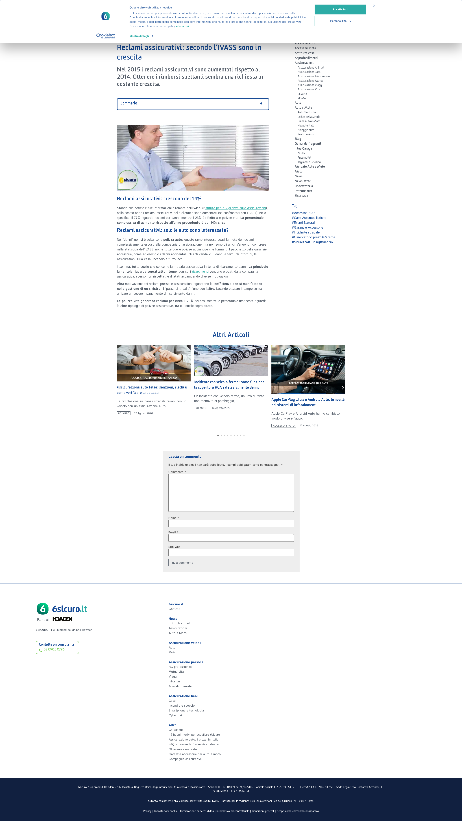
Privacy (147, 811)
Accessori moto (305, 49)
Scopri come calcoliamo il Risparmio (298, 811)
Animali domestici (181, 686)
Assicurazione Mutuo (310, 81)
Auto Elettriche (307, 113)
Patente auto (304, 191)
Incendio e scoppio (182, 706)
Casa (172, 701)
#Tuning (314, 242)
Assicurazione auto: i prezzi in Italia (193, 739)
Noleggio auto (306, 130)
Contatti (174, 609)
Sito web (174, 546)
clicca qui (182, 26)
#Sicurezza (300, 242)
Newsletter (303, 182)
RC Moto (303, 98)
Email (173, 532)
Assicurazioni (304, 63)
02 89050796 (242, 791)
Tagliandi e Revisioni (309, 162)
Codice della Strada (309, 117)
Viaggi (173, 676)
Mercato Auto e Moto (310, 167)
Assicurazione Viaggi (310, 85)
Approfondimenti (306, 58)
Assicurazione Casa (309, 72)
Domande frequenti (308, 144)
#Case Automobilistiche (309, 218)
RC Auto (302, 94)
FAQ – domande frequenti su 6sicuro (194, 744)
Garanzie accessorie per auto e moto (195, 754)
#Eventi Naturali (303, 222)
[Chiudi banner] (374, 5)
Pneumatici (304, 158)
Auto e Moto (303, 108)
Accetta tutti (340, 9)
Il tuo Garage (303, 149)
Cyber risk (175, 715)
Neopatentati (306, 126)
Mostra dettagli (139, 36)
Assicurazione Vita (309, 90)
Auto (298, 103)
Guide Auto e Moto (309, 121)
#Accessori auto (303, 213)
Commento (177, 471)
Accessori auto (305, 44)
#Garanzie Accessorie (307, 227)
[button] (119, 387)
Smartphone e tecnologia (186, 710)
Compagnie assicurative (185, 759)
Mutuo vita (176, 672)
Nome (173, 517)
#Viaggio (326, 242)
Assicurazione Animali (311, 68)
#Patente (328, 237)
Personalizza (338, 20)
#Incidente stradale (306, 232)
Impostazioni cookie (166, 811)
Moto (298, 172)
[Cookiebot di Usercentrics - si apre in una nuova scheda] (105, 36)
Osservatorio (304, 186)
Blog (298, 139)
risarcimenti (200, 271)
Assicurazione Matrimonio (314, 77)
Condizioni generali (263, 811)
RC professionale (180, 667)
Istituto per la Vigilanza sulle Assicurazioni (235, 208)
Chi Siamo (176, 730)
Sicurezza (301, 196)
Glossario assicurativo (184, 749)
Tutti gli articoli (179, 623)
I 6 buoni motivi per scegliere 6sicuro (194, 735)
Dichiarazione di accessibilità (197, 811)
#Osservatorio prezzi (307, 237)
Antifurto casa (305, 53)
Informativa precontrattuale (233, 811)
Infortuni (174, 681)
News (299, 177)
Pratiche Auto (306, 135)
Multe (301, 153)
